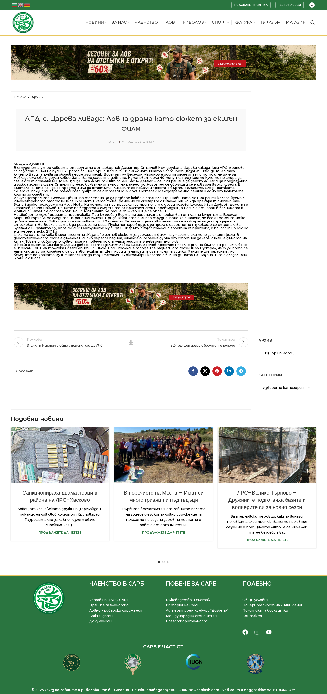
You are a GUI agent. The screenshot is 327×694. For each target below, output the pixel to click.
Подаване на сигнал (251, 4)
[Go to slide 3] (168, 562)
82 (123, 142)
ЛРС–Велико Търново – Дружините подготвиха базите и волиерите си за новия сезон (267, 500)
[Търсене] (313, 22)
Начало (20, 97)
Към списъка (130, 342)
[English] (21, 4)
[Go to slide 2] (163, 562)
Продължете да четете (60, 532)
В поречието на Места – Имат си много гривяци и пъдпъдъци (163, 496)
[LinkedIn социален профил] (229, 371)
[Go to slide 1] (159, 562)
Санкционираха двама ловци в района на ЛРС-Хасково (59, 496)
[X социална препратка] (205, 371)
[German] (27, 4)
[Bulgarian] (15, 4)
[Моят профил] (312, 5)
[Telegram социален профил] (241, 371)
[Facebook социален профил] (193, 371)
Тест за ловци (289, 4)
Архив (37, 97)
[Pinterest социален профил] (217, 371)
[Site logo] (23, 22)
